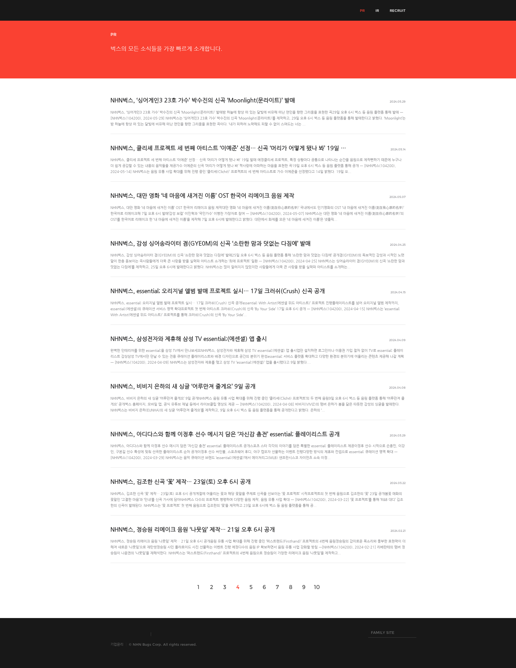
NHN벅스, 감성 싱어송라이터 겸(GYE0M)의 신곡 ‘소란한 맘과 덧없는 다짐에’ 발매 (210, 243)
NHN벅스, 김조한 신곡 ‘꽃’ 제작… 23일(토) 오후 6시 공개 (180, 481)
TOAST (168, 634)
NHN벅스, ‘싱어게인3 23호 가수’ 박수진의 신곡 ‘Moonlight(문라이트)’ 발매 (202, 100)
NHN (231, 634)
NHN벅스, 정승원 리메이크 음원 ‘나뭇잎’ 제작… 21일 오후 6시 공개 (192, 529)
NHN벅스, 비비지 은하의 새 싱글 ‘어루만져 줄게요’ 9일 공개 (183, 386)
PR (362, 10)
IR (377, 10)
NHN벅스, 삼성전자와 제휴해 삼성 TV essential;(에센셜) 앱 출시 (188, 338)
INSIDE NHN (128, 634)
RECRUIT (398, 10)
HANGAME (200, 634)
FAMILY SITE (381, 634)
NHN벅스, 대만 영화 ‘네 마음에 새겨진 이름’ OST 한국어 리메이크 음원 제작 (202, 195)
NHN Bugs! (130, 10)
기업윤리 (116, 644)
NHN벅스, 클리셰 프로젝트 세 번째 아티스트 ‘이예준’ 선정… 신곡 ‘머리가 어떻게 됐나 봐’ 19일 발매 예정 (237, 148)
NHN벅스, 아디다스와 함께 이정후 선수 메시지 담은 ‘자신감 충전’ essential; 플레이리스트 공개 (225, 434)
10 (317, 587)
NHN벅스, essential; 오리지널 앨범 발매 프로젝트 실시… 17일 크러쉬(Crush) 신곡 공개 (217, 291)
